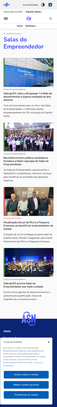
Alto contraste (43, 4)
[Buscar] (50, 19)
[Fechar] (48, 342)
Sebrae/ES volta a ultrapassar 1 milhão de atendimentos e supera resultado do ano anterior (28, 97)
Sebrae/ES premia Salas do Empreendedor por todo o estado (23, 285)
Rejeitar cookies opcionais (26, 385)
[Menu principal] (6, 18)
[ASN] (28, 319)
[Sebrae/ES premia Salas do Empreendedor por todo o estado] (28, 262)
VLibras (50, 4)
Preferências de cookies (26, 395)
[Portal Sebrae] (8, 5)
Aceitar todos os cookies (26, 374)
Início (20, 25)
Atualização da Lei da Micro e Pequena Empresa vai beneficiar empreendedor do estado (28, 225)
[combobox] (34, 11)
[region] (26, 371)
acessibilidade (30, 4)
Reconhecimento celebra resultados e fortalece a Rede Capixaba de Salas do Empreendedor (26, 161)
